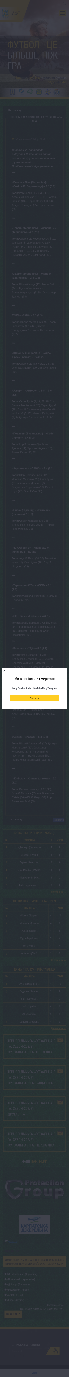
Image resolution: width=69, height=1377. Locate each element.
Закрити (34, 698)
